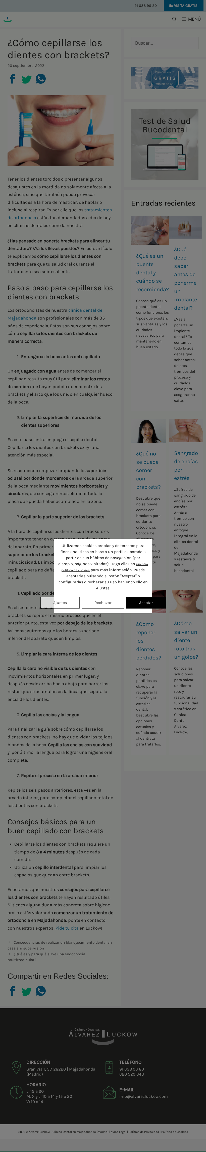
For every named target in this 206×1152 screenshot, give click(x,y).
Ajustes (103, 588)
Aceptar (146, 602)
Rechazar (103, 602)
